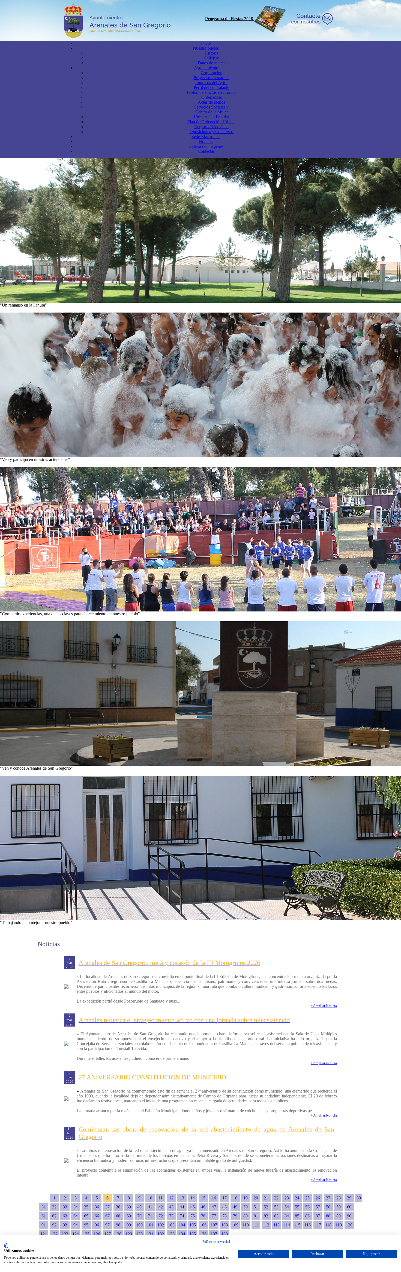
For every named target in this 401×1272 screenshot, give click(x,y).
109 (235, 1225)
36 (97, 1207)
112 (266, 1225)
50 (245, 1207)
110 (246, 1225)
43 (171, 1207)
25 (307, 1198)
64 (75, 1216)
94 (75, 1225)
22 (276, 1198)
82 (266, 1216)
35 (86, 1207)
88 (328, 1216)
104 (182, 1225)
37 (107, 1207)
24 (297, 1198)
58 (328, 1207)
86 (307, 1216)
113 (276, 1225)
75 (192, 1216)
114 (287, 1225)
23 (287, 1198)
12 (171, 1198)
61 (43, 1216)
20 (256, 1198)
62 (54, 1216)
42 (160, 1207)
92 (54, 1225)
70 (139, 1216)
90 (349, 1216)
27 (328, 1198)
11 (160, 1198)
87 (318, 1216)
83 (276, 1216)
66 (97, 1216)
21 (266, 1198)
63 (65, 1216)
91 (43, 1225)
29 (349, 1198)
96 (97, 1225)
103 (171, 1225)
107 (214, 1225)
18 (235, 1198)
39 (129, 1207)
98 (118, 1225)
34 (75, 1207)
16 (214, 1198)
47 (214, 1207)
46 (203, 1207)
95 (86, 1225)
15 (203, 1198)
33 (65, 1207)
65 (86, 1216)
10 (150, 1198)
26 (318, 1198)
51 (256, 1207)
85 (297, 1216)
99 (129, 1225)
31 (43, 1207)
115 (297, 1225)
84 (287, 1216)
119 (339, 1225)
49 (235, 1207)
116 (307, 1225)
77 (214, 1216)
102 (160, 1225)
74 (182, 1216)
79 (235, 1216)
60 (349, 1207)
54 (287, 1207)
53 (276, 1207)
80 (245, 1216)
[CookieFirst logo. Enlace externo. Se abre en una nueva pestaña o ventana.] (6, 1245)
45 (192, 1207)
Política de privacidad (216, 1242)
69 (129, 1216)
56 (307, 1207)
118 (328, 1225)
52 (266, 1207)
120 (349, 1225)
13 (182, 1198)
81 (256, 1216)
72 (160, 1216)
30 (359, 1198)
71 (150, 1216)
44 (182, 1207)
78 (224, 1216)
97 (107, 1225)
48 (224, 1207)
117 (318, 1225)
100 (139, 1225)
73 (171, 1216)
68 (118, 1216)
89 (338, 1216)
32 (54, 1207)
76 (203, 1216)
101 (150, 1225)
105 (192, 1225)
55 (297, 1207)
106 (203, 1225)
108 (224, 1225)
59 (338, 1207)
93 (65, 1225)
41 (150, 1207)
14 (192, 1198)
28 (338, 1198)
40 (139, 1207)
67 (107, 1216)
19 (245, 1198)
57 (318, 1207)
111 (256, 1225)
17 (224, 1198)
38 (118, 1207)
